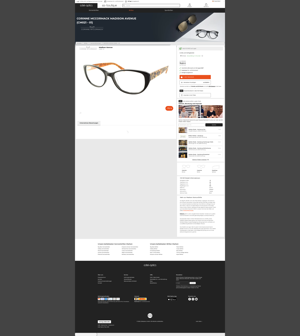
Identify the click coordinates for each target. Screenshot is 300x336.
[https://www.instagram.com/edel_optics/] (193, 299)
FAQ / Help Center (155, 277)
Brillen (86, 43)
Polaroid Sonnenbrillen (104, 254)
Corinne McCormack (95, 43)
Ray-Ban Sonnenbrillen (104, 246)
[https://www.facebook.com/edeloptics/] (189, 299)
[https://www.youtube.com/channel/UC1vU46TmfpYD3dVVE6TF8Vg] (196, 299)
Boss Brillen (179, 250)
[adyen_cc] (99, 299)
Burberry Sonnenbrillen (128, 254)
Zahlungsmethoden (129, 277)
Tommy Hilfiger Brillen (182, 252)
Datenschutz (104, 325)
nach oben (199, 321)
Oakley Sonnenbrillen (103, 248)
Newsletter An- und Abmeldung (158, 279)
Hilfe (151, 275)
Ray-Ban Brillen (154, 246)
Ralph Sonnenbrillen (127, 252)
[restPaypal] (110, 299)
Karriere (100, 279)
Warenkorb (206, 6)
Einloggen (189, 6)
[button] (86, 5)
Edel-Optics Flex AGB (103, 327)
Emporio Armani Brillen (156, 254)
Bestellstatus (153, 283)
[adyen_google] (118, 299)
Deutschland (217, 1)
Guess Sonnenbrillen (127, 250)
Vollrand (211, 189)
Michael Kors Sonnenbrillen (129, 248)
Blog (151, 281)
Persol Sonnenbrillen (103, 250)
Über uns (100, 275)
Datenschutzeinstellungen (105, 281)
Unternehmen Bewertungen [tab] (89, 123)
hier (198, 287)
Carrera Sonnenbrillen (103, 252)
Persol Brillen (179, 246)
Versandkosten (128, 279)
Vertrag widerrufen (104, 321)
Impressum (111, 325)
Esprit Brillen (179, 254)
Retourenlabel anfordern (130, 281)
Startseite (79, 43)
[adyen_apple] (114, 299)
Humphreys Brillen (155, 250)
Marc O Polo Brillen (155, 252)
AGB (99, 325)
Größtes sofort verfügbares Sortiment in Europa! (91, 1)
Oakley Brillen (153, 248)
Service (126, 275)
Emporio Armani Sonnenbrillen (130, 246)
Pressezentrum (102, 277)
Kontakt (100, 283)
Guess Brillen (179, 248)
